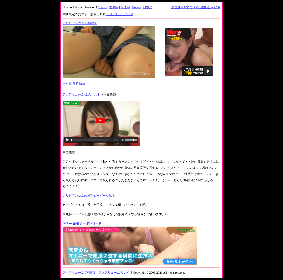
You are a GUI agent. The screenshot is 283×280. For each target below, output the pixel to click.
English (102, 7)
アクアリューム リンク (114, 272)
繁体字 (113, 7)
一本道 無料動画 (74, 83)
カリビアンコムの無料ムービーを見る (89, 195)
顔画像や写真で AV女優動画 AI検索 (195, 7)
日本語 (147, 7)
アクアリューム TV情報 (79, 272)
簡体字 (125, 7)
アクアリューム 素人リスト (81, 94)
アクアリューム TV (119, 14)
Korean (136, 7)
